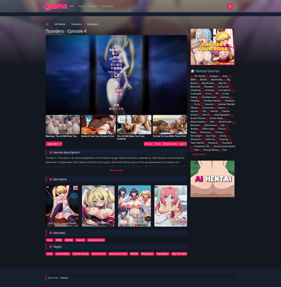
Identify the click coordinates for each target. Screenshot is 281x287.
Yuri (224, 149)
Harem (93, 6)
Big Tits (222, 83)
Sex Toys (210, 135)
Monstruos (210, 125)
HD (204, 111)
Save (149, 143)
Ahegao (214, 76)
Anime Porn (98, 253)
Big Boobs (147, 253)
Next (182, 143)
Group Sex (208, 107)
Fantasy (225, 97)
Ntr (223, 125)
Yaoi (196, 149)
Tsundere (226, 142)
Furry (81, 6)
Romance (205, 132)
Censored (223, 86)
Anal (49, 240)
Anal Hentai (62, 253)
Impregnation (222, 114)
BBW (58, 240)
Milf (72, 6)
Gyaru (222, 107)
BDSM (69, 240)
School (219, 132)
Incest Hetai (216, 118)
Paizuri (222, 128)
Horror (206, 114)
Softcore (210, 139)
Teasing (223, 139)
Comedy (209, 90)
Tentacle (213, 142)
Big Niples (162, 253)
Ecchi (208, 93)
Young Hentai (211, 149)
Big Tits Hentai (180, 253)
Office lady (208, 128)
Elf (217, 93)
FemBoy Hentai (212, 100)
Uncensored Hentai (224, 146)
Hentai (214, 111)
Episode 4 (93, 24)
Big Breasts (208, 83)
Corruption (224, 90)
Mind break (225, 121)
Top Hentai (107, 6)
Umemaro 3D (202, 146)
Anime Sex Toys (118, 253)
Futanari (209, 104)
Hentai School (96, 240)
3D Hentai (200, 76)
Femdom (229, 100)
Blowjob (209, 86)
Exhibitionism (209, 97)
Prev (158, 143)
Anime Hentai (80, 253)
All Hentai (60, 24)
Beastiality (217, 79)
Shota (223, 135)
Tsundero (76, 24)
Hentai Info (171, 143)
